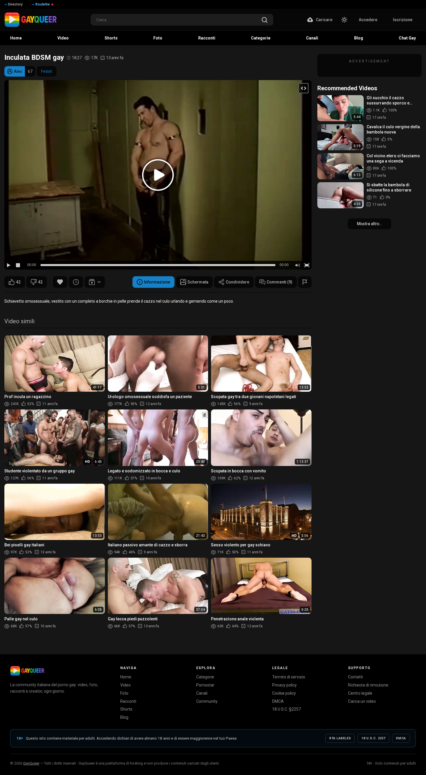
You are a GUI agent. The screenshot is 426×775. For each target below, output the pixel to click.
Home (125, 677)
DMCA (278, 701)
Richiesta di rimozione (368, 685)
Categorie (205, 677)
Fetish (46, 71)
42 (18, 282)
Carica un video (362, 701)
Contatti (355, 677)
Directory (15, 4)
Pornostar (205, 685)
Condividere (237, 282)
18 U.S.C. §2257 (286, 709)
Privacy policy (284, 685)
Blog (124, 717)
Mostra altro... (369, 223)
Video (125, 685)
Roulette (42, 4)
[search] (264, 20)
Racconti (128, 701)
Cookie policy (284, 693)
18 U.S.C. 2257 (373, 738)
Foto (124, 693)
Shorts (126, 709)
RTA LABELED (340, 738)
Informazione (157, 282)
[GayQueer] (27, 671)
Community (207, 701)
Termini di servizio (288, 677)
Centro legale (360, 693)
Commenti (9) (279, 282)
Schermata (197, 282)
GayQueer (31, 763)
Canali (201, 693)
